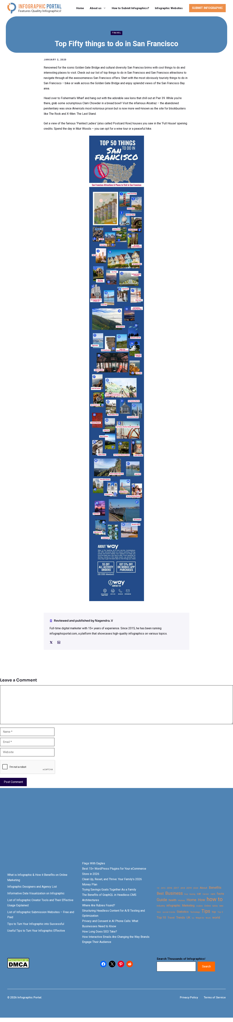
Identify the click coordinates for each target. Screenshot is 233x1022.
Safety (215, 906)
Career (206, 894)
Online (207, 905)
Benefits (215, 887)
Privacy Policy (189, 997)
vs (193, 918)
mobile (199, 906)
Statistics (183, 911)
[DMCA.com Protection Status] (18, 967)
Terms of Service (215, 997)
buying (192, 894)
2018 (182, 888)
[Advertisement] (115, 830)
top (214, 911)
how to (215, 899)
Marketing (188, 905)
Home (80, 8)
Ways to (200, 918)
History (181, 900)
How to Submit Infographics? (130, 8)
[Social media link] (51, 642)
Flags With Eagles (93, 863)
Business (174, 893)
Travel (116, 33)
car (199, 893)
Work (208, 918)
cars (213, 893)
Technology (195, 912)
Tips (206, 911)
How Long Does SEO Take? (99, 931)
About (203, 887)
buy (186, 894)
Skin (159, 912)
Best (160, 893)
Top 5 (220, 912)
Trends (180, 917)
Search (206, 966)
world (216, 917)
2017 (176, 888)
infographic (173, 905)
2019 (188, 888)
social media (169, 912)
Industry (161, 906)
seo (221, 905)
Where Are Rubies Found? (98, 905)
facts (220, 893)
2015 (163, 888)
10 (158, 888)
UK (188, 917)
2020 (195, 888)
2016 (169, 888)
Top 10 (161, 917)
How (201, 900)
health (172, 900)
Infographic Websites (169, 8)
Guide (162, 899)
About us (95, 8)
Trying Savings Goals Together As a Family (109, 889)
